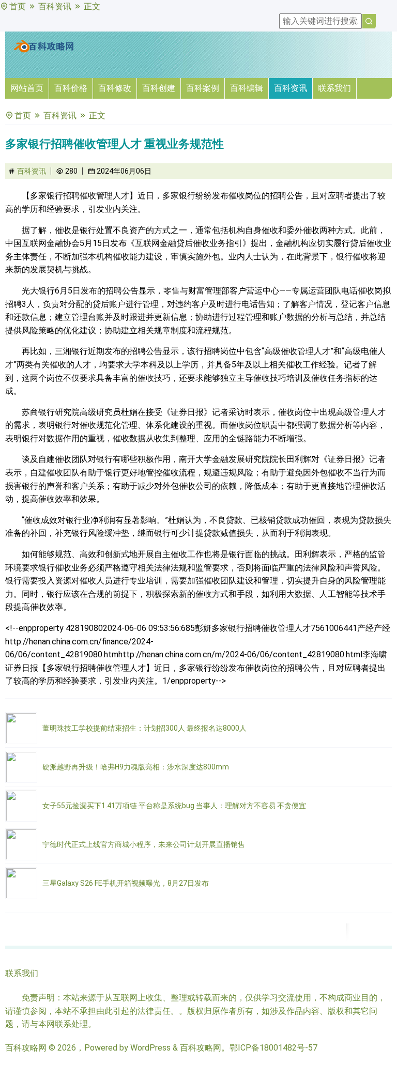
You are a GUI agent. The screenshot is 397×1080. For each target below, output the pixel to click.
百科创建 (158, 88)
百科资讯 (54, 6)
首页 (17, 6)
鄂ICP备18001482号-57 (273, 1048)
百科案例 (202, 88)
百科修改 (114, 88)
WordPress (150, 1048)
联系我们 (334, 88)
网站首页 (26, 88)
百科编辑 (246, 88)
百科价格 (70, 88)
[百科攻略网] (44, 50)
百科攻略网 (26, 1048)
